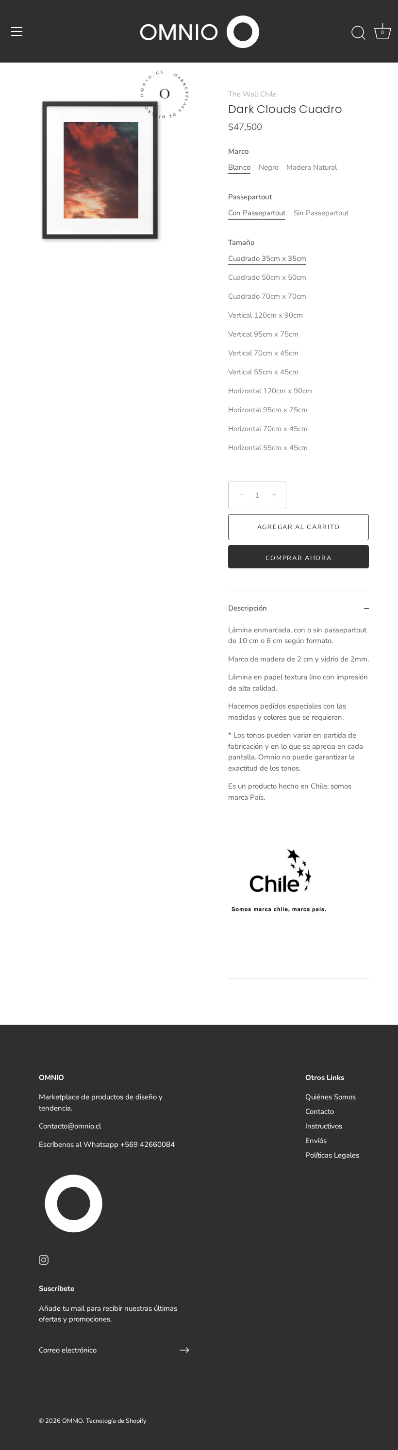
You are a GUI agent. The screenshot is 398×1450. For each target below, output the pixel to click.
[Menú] (17, 31)
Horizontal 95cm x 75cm (268, 409)
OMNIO (72, 1421)
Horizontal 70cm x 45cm (268, 428)
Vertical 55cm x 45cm (263, 372)
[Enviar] (184, 1350)
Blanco (239, 167)
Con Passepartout (256, 213)
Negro (269, 167)
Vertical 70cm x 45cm (263, 353)
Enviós (316, 1140)
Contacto (319, 1111)
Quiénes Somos (330, 1097)
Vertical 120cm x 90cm (265, 315)
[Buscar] (358, 33)
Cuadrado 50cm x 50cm (267, 277)
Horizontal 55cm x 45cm (268, 447)
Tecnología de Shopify (116, 1421)
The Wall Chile (252, 94)
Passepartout (250, 197)
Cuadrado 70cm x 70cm (267, 296)
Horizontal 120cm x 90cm (270, 391)
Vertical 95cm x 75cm (263, 334)
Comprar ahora (298, 558)
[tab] (298, 801)
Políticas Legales (332, 1155)
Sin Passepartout (321, 213)
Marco (238, 151)
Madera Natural (311, 167)
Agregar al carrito (298, 527)
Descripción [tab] (247, 608)
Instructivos (323, 1126)
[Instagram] (44, 1259)
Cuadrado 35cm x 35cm (267, 258)
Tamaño (241, 242)
